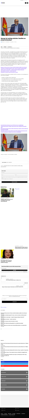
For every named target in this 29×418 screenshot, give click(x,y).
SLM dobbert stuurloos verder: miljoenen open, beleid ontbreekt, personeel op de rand (14, 130)
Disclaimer (13, 413)
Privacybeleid (18, 413)
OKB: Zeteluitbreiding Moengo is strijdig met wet (13, 280)
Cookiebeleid (23, 413)
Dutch (22, 0)
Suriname (7, 279)
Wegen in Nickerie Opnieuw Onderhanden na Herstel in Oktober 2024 (12, 286)
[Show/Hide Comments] (14, 162)
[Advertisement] (14, 11)
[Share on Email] (6, 44)
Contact (2, 413)
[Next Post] (26, 286)
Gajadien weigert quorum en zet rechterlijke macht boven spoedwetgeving (7, 200)
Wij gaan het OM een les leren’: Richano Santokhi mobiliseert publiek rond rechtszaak (14, 67)
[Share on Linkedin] (5, 44)
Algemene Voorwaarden (4, 414)
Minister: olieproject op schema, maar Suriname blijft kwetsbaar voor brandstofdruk (13, 325)
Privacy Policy (25, 271)
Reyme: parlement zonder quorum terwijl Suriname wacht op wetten (21, 248)
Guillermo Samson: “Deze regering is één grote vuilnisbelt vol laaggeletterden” (15, 352)
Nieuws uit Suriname (4, 154)
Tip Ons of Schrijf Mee (12, 414)
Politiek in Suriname (11, 154)
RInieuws (16, 154)
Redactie (2, 343)
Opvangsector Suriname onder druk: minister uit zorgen (9, 72)
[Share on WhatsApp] (4, 44)
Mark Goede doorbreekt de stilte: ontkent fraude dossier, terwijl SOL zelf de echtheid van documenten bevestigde (14, 129)
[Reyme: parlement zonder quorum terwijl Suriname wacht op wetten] (21, 216)
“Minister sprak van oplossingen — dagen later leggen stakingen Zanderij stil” (12, 69)
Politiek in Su (3, 198)
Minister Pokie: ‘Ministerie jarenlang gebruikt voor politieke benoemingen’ (12, 323)
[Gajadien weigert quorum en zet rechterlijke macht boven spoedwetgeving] (7, 192)
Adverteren (9, 413)
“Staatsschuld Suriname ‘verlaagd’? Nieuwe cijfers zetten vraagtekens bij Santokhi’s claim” (13, 127)
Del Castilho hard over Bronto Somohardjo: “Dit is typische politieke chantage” (6, 261)
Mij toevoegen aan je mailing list (7, 178)
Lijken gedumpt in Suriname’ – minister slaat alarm (8, 71)
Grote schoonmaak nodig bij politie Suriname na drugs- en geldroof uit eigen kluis (15, 350)
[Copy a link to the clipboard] (8, 44)
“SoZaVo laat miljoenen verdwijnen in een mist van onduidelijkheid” (11, 132)
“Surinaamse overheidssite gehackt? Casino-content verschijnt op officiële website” (14, 68)
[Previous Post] (3, 280)
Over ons (5, 413)
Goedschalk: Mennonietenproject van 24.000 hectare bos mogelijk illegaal (12, 125)
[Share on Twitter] (3, 44)
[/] (25, 3)
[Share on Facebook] (1, 44)
